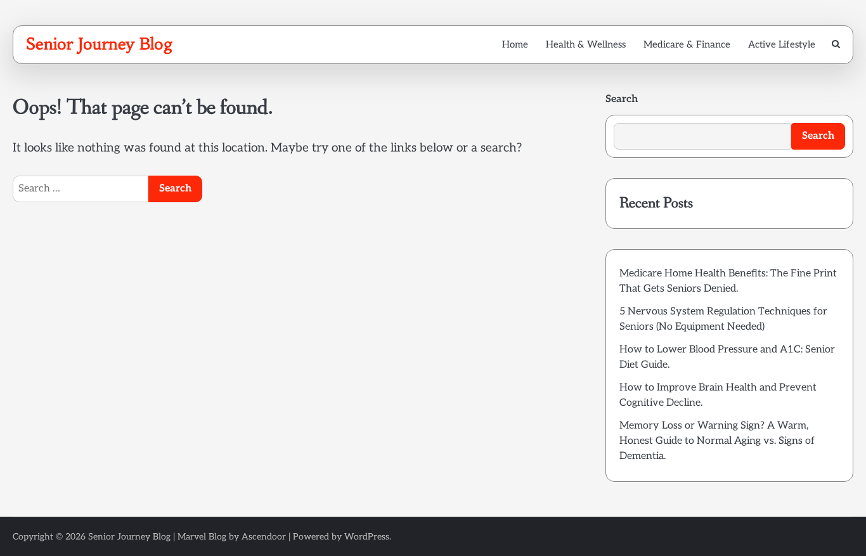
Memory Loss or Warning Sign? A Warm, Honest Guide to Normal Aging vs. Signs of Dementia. (717, 441)
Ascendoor (264, 536)
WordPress (366, 536)
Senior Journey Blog (99, 44)
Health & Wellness (586, 44)
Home (515, 44)
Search (621, 99)
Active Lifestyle (781, 44)
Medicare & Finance (686, 44)
